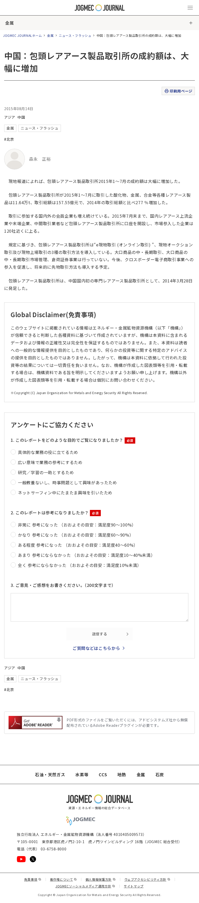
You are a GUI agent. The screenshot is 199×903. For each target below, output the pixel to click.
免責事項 (32, 879)
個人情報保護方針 (101, 879)
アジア (9, 117)
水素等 (81, 774)
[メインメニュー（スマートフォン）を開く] (190, 7)
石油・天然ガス (50, 774)
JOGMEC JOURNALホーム (22, 35)
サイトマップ (134, 886)
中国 (21, 117)
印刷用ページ (181, 91)
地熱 (121, 774)
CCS (103, 774)
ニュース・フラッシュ (75, 35)
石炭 (159, 774)
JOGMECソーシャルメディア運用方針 (85, 886)
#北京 (9, 139)
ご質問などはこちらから (96, 648)
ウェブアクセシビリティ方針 (147, 879)
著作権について (63, 879)
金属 (9, 23)
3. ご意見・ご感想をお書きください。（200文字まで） (63, 585)
